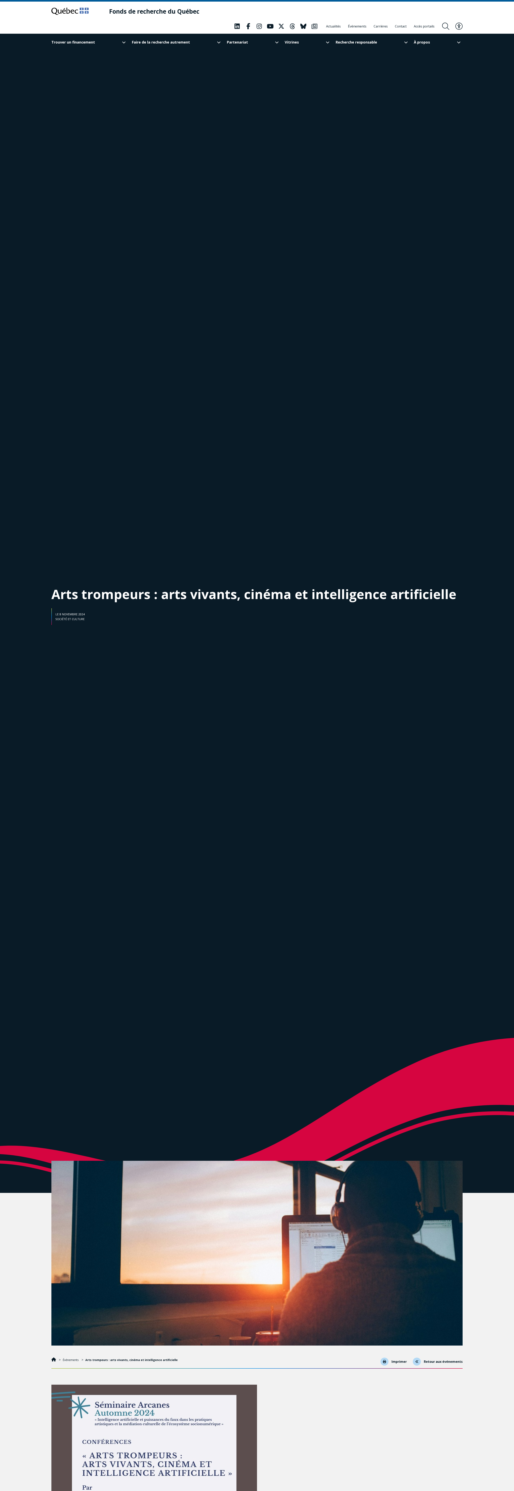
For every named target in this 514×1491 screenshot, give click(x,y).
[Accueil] (54, 1360)
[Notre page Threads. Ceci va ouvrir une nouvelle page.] (292, 26)
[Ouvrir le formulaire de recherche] (445, 26)
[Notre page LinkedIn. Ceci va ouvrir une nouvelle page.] (237, 26)
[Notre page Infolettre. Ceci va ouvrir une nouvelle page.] (314, 26)
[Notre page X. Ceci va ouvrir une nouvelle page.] (281, 26)
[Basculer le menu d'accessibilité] (459, 26)
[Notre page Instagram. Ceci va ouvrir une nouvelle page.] (259, 26)
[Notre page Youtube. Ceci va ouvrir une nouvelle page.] (270, 26)
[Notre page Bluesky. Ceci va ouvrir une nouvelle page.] (303, 26)
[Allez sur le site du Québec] (70, 11)
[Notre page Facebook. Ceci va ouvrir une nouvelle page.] (248, 26)
